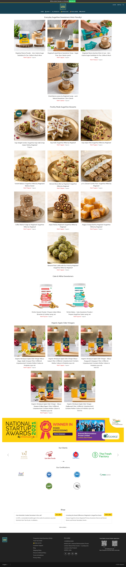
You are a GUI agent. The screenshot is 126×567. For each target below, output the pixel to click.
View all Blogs (62, 527)
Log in (114, 4)
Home (42, 11)
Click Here (71, 1)
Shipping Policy (37, 550)
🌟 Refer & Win (64, 11)
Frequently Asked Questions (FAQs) (42, 538)
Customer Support (38, 545)
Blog (34, 548)
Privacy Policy (37, 557)
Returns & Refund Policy (39, 552)
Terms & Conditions (38, 555)
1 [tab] (62, 461)
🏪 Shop (47, 11)
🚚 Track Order (74, 11)
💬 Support (82, 11)
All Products (55, 11)
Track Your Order (37, 540)
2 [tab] (63, 461)
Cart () (119, 4)
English (5, 564)
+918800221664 (69, 541)
